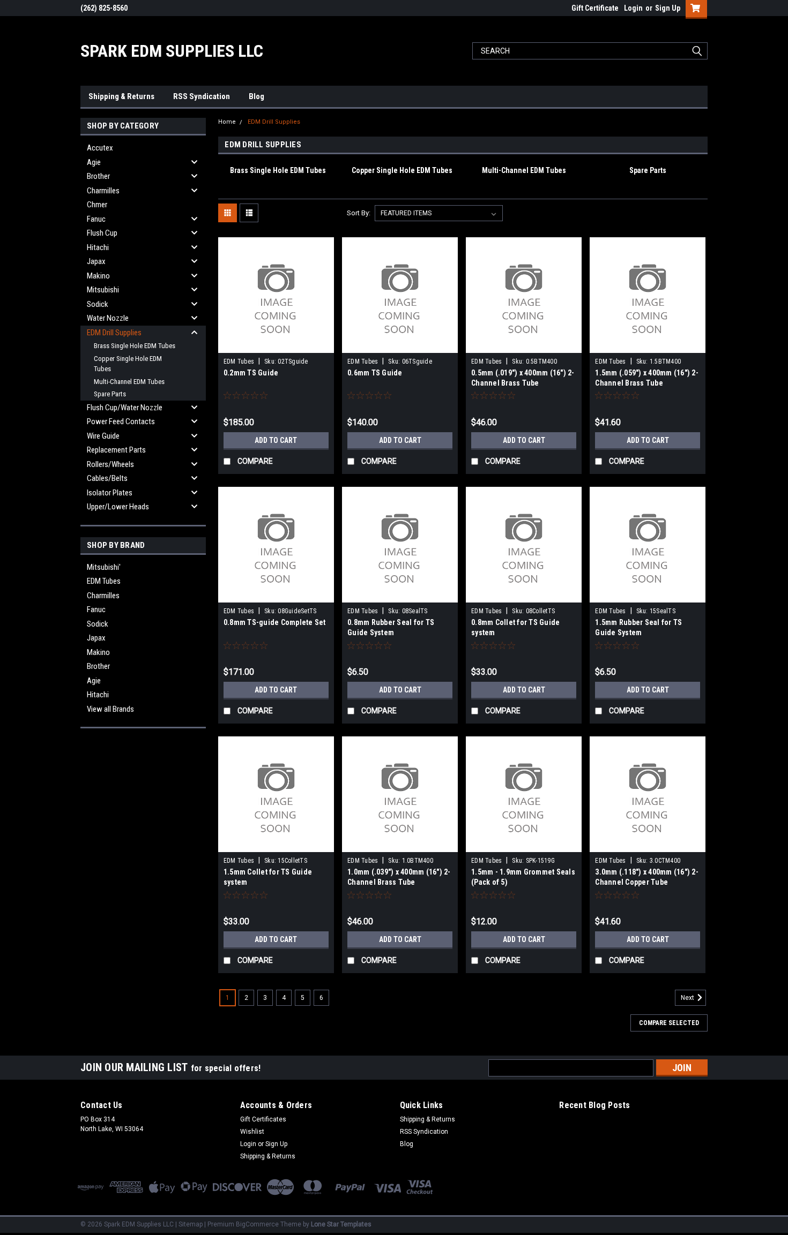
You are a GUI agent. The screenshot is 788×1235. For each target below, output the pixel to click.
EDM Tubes (104, 581)
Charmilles (103, 190)
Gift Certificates (263, 1119)
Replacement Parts (116, 450)
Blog (256, 96)
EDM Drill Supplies (114, 332)
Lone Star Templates (341, 1224)
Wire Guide (103, 436)
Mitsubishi (103, 290)
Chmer (97, 204)
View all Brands (110, 709)
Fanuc (96, 219)
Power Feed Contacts (121, 421)
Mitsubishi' (104, 567)
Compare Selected (669, 1023)
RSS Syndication (201, 96)
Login (633, 8)
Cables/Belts (107, 478)
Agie (94, 162)
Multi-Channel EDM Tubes (129, 382)
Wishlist (252, 1131)
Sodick (97, 304)
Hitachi (98, 247)
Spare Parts (110, 394)
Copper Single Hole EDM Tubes (128, 364)
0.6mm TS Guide (375, 372)
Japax (96, 261)
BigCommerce (257, 1224)
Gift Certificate (595, 8)
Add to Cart (276, 440)
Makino (98, 276)
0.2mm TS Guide (251, 372)
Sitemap (191, 1224)
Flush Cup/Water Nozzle (124, 407)
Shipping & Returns (121, 96)
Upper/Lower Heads (118, 506)
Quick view (276, 345)
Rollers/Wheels (110, 464)
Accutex (100, 148)
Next (688, 997)
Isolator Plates (109, 493)
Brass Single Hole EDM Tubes (134, 346)
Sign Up (667, 8)
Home (227, 121)
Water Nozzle (108, 318)
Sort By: (358, 213)
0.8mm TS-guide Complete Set (275, 622)
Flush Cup (102, 233)
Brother (98, 176)
